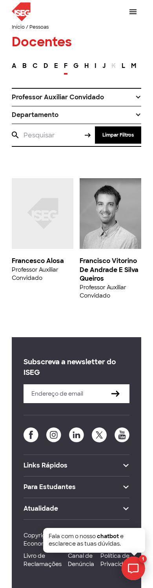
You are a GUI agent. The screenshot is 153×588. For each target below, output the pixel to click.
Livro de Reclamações (43, 560)
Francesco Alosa (38, 261)
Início (18, 27)
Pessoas (39, 27)
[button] (76, 97)
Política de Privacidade (117, 560)
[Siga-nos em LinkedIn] (76, 435)
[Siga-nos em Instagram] (53, 435)
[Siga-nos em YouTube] (122, 435)
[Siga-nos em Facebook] (31, 435)
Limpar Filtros (118, 135)
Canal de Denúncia (81, 560)
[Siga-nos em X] (99, 435)
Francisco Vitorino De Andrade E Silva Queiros (109, 270)
